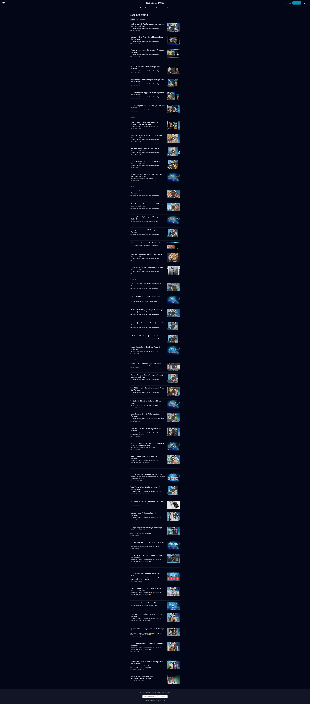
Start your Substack (150, 696)
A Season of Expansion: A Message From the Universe (147, 615)
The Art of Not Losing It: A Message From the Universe (146, 556)
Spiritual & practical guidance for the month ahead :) (145, 366)
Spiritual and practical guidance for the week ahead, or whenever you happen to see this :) (145, 492)
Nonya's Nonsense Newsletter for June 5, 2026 (143, 178)
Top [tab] (137, 19)
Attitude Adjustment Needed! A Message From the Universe (145, 589)
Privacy (154, 692)
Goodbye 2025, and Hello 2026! (141, 676)
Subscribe (297, 3)
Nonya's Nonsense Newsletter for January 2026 (143, 605)
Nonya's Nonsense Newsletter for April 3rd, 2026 (144, 351)
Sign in (305, 3)
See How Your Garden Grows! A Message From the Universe (145, 149)
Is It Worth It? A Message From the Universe (147, 336)
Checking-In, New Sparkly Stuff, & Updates (147, 502)
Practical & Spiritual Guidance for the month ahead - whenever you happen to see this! (144, 578)
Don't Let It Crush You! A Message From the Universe (146, 68)
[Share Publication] (290, 3)
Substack (147, 700)
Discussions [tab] (143, 19)
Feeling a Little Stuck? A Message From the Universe (146, 231)
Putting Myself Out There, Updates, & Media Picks (147, 543)
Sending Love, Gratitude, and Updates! (141, 678)
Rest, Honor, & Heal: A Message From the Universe (145, 430)
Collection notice (165, 692)
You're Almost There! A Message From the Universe (146, 285)
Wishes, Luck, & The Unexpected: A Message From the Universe (147, 25)
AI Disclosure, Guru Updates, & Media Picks (146, 603)
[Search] (286, 3)
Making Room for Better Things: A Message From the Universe (147, 376)
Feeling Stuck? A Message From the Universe (143, 514)
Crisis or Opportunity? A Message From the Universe (147, 51)
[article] (155, 28)
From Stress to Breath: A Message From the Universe (146, 415)
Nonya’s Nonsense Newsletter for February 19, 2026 (145, 504)
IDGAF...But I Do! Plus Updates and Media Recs (145, 298)
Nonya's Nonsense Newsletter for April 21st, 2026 (144, 301)
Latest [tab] (133, 19)
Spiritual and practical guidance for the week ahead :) (145, 110)
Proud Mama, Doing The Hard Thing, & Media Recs (145, 348)
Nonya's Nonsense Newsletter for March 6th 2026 (144, 447)
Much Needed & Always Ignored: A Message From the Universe (147, 205)
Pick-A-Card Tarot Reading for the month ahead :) (144, 245)
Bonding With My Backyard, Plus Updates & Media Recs (147, 218)
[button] (141, 8)
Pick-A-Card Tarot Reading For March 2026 (146, 474)
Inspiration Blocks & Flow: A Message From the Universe (146, 663)
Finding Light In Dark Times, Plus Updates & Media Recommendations (147, 444)
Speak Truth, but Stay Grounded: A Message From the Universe (147, 630)
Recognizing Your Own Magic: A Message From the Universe (146, 529)
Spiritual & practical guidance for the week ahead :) (144, 28)
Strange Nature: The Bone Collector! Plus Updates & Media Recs (146, 175)
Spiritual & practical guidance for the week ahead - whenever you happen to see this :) (147, 433)
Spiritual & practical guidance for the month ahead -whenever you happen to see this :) (147, 477)
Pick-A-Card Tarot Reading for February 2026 (145, 575)
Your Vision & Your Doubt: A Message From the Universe (146, 488)
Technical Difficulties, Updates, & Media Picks (145, 402)
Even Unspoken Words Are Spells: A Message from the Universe (144, 123)
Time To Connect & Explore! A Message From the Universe (145, 162)
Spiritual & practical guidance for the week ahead (144, 288)
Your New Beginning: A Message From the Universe (146, 457)
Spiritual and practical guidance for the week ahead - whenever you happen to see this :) (145, 461)
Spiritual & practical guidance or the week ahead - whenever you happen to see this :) (147, 419)
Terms (158, 692)
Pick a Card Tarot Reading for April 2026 (146, 364)
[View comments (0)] (142, 32)
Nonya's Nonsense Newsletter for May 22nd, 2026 (144, 221)
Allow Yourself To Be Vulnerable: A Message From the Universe (147, 268)
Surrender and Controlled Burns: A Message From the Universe (147, 255)
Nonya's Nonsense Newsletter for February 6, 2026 (144, 546)
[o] (173, 27)
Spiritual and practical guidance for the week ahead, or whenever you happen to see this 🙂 (145, 532)
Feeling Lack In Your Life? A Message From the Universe (146, 38)
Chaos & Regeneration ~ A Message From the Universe (147, 107)
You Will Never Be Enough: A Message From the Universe (147, 389)
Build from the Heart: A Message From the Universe (146, 644)
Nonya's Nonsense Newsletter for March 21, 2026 (144, 405)
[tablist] (138, 19)
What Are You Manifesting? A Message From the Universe (147, 81)
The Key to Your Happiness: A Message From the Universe (147, 94)
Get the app (163, 696)
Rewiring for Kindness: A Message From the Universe (147, 324)
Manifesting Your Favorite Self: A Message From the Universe (146, 136)
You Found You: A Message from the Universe (143, 192)
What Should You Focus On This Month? (145, 243)
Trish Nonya (138, 30)
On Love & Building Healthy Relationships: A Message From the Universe (146, 311)
